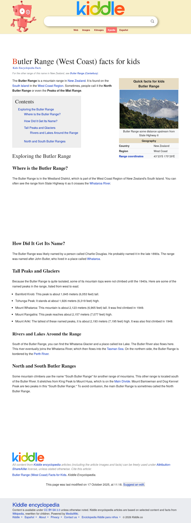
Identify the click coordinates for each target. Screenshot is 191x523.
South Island (20, 85)
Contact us (70, 517)
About (42, 517)
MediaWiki (72, 513)
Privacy (55, 517)
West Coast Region (50, 85)
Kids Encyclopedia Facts (27, 68)
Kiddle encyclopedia (47, 464)
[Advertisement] (95, 44)
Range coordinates (131, 156)
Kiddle (16, 517)
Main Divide (122, 381)
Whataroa (93, 259)
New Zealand (77, 80)
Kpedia (111, 30)
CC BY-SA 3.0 (52, 510)
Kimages (99, 30)
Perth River (41, 354)
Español (123, 30)
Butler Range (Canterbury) (84, 73)
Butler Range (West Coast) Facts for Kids (39, 475)
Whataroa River (100, 183)
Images (86, 30)
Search (152, 21)
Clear (145, 21)
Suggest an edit (133, 484)
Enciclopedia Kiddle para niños (100, 517)
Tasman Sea (115, 349)
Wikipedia (18, 513)
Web (75, 30)
